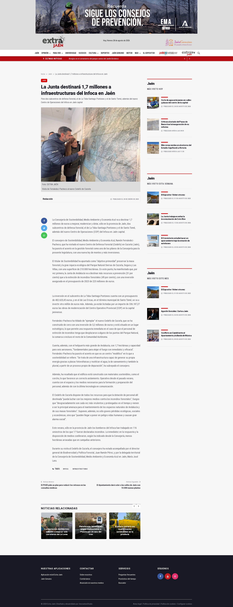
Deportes (105, 53)
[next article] (184, 58)
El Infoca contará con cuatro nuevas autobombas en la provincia (125, 530)
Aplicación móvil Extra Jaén (51, 574)
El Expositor (149, 53)
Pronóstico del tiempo (127, 579)
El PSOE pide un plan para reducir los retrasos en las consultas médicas (63, 486)
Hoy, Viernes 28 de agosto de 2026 (116, 40)
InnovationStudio (85, 604)
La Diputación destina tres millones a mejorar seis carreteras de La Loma (56, 532)
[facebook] (44, 221)
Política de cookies (168, 604)
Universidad (70, 53)
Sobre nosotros (86, 574)
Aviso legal (137, 604)
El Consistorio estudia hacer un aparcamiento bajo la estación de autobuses (175, 240)
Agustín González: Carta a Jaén (174, 311)
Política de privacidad (151, 604)
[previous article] (189, 58)
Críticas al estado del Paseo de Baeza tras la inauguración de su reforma (175, 124)
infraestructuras (80, 469)
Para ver (57, 53)
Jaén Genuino (118, 53)
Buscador (122, 583)
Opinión (44, 53)
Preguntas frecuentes (127, 574)
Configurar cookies (184, 604)
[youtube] (168, 576)
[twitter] (44, 228)
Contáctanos (85, 579)
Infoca (65, 469)
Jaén (37, 53)
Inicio (43, 74)
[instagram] (175, 576)
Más (136, 53)
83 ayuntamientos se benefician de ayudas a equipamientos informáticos (97, 59)
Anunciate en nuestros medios (92, 583)
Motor (129, 53)
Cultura (92, 53)
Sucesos (82, 53)
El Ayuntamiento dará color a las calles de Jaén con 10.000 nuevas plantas (118, 486)
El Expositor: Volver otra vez (173, 195)
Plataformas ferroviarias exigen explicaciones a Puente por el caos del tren (90, 530)
